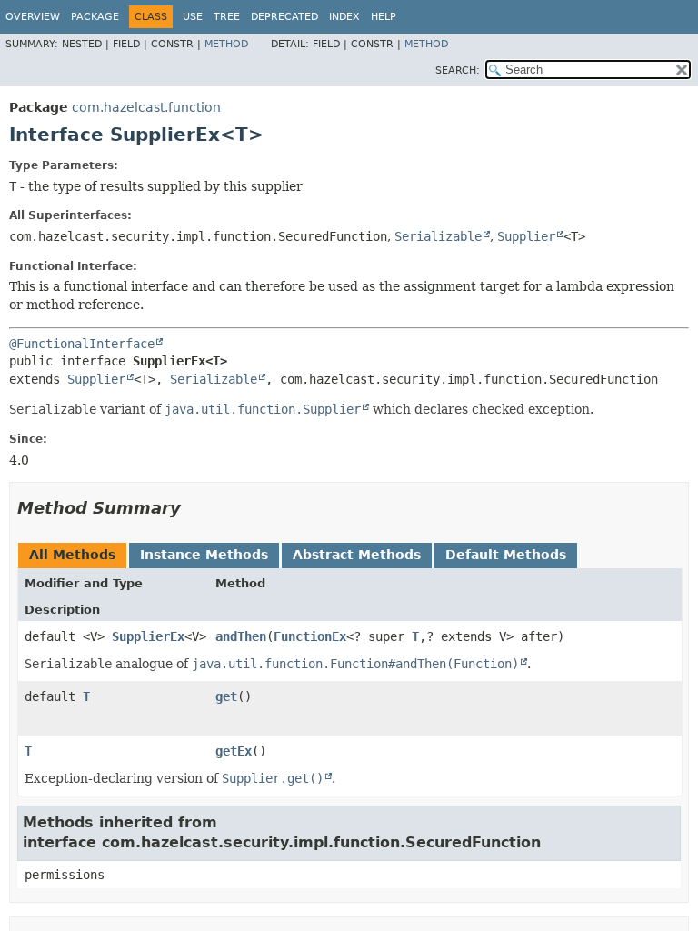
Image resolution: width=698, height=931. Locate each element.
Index (344, 17)
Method (226, 44)
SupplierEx (148, 636)
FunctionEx (310, 636)
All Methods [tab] (72, 554)
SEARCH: (457, 70)
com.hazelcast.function (146, 107)
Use (193, 17)
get (226, 696)
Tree (227, 17)
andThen (240, 636)
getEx (233, 751)
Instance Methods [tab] (204, 554)
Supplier (526, 236)
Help (383, 17)
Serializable (438, 236)
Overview (32, 17)
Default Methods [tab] (505, 554)
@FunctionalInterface (82, 343)
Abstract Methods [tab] (357, 554)
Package (95, 17)
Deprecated (284, 17)
